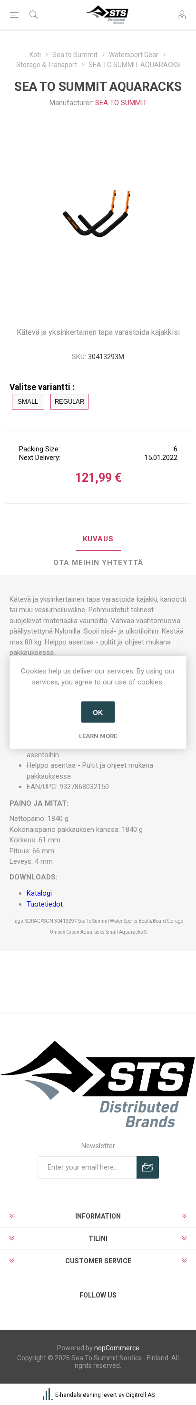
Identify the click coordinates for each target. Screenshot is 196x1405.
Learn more (98, 736)
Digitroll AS (140, 1395)
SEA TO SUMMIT (121, 102)
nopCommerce (116, 1348)
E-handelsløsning (78, 1395)
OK (98, 712)
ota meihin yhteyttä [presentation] (98, 562)
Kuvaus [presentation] (98, 539)
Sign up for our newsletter (148, 1167)
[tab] (98, 539)
